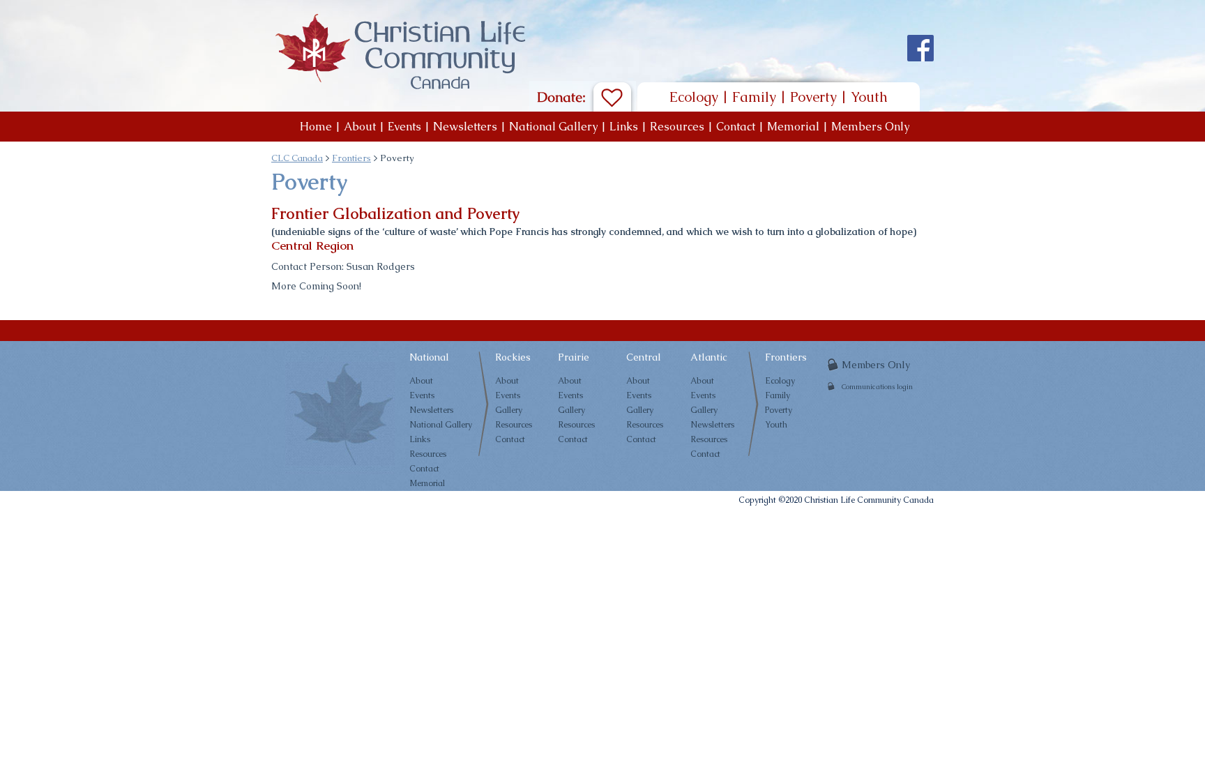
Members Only (870, 126)
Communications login (877, 386)
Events (404, 126)
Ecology (693, 97)
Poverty (813, 97)
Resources (677, 126)
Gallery (508, 410)
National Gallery (553, 126)
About (360, 126)
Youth (869, 97)
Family (754, 97)
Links (623, 126)
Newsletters (465, 126)
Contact (735, 126)
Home (316, 126)
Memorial (793, 126)
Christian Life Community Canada (869, 500)
